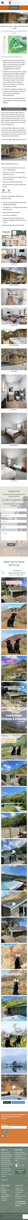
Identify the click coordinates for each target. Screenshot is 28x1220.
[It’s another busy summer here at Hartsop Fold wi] (14, 825)
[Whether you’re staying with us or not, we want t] (14, 956)
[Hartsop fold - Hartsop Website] (14, 2)
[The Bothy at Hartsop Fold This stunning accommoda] (14, 851)
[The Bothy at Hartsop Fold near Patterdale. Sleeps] (14, 773)
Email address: (4, 1125)
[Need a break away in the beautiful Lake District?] (14, 878)
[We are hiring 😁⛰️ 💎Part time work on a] (14, 799)
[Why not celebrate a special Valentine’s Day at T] (14, 590)
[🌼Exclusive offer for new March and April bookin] (14, 982)
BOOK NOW (14, 7)
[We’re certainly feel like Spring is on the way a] (14, 1034)
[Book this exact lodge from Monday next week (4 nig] (14, 1008)
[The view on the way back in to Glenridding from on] (14, 1061)
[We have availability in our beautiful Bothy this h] (14, 694)
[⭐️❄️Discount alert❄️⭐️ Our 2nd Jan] (14, 642)
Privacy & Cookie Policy (15, 1218)
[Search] (26, 2)
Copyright (4, 1200)
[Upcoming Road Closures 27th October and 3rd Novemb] (14, 721)
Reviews (3, 1188)
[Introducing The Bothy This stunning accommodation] (14, 904)
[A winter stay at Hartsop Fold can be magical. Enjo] (14, 1087)
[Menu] (2, 2)
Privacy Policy (5, 1194)
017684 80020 (21, 1201)
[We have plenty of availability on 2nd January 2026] (14, 668)
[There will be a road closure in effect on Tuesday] (14, 747)
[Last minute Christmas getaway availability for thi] (14, 616)
